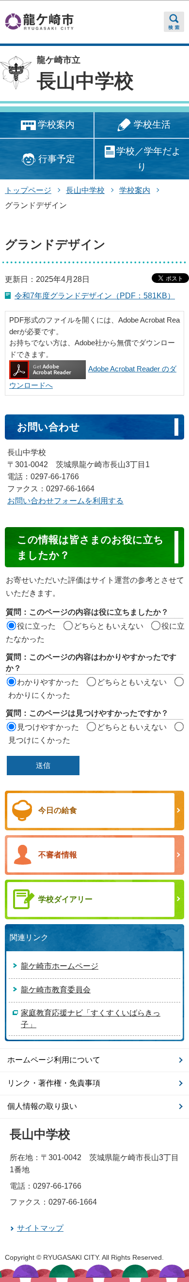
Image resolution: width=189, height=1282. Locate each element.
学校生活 (152, 124)
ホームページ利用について (53, 1060)
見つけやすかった (48, 727)
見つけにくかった (39, 740)
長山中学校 (85, 81)
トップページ (28, 190)
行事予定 (56, 159)
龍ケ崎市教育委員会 (56, 990)
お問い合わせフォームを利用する (65, 501)
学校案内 (56, 124)
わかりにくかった (39, 695)
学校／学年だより (148, 159)
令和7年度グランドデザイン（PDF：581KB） (95, 296)
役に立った (36, 626)
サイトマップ (40, 1228)
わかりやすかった (48, 682)
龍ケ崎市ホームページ (59, 966)
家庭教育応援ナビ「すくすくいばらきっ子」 (90, 1019)
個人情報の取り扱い (42, 1106)
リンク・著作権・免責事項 (53, 1083)
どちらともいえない (108, 626)
